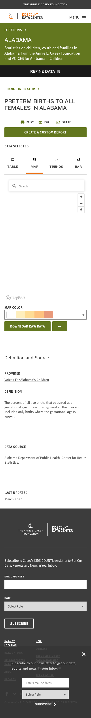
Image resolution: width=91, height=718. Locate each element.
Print (30, 122)
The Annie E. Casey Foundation (45, 4)
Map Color (13, 307)
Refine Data (42, 71)
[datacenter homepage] (32, 16)
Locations (13, 30)
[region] (45, 240)
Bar (78, 167)
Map (34, 167)
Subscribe (19, 623)
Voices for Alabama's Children (26, 379)
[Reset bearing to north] (81, 209)
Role (7, 598)
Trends (56, 167)
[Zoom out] (81, 203)
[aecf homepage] (10, 16)
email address (14, 576)
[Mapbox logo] (15, 297)
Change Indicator (19, 89)
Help (39, 641)
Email (48, 122)
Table (12, 167)
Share (66, 122)
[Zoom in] (81, 197)
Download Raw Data (27, 326)
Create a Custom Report (45, 132)
